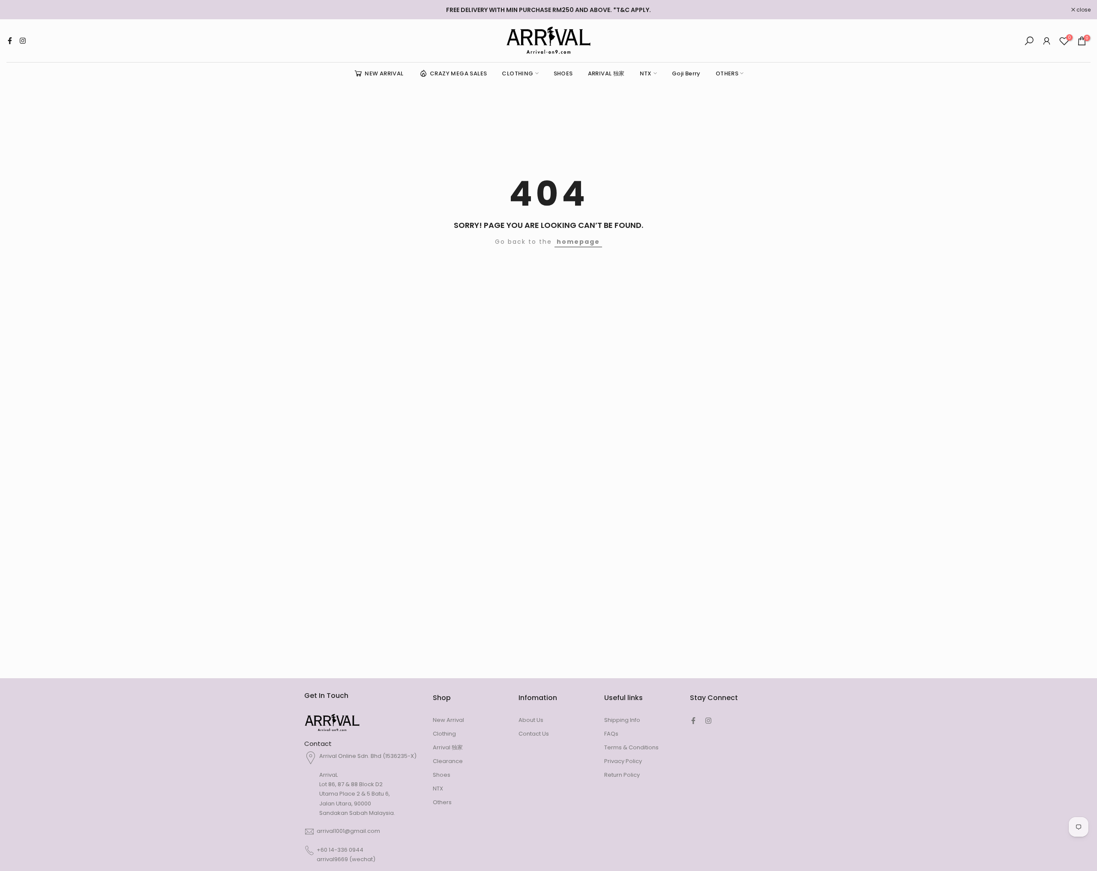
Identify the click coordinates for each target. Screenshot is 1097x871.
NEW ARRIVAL (384, 73)
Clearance (448, 761)
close (18, 9)
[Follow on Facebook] (9, 41)
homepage (578, 241)
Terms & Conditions (631, 747)
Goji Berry (686, 73)
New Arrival (448, 720)
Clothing (444, 734)
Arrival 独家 (448, 747)
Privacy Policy (623, 761)
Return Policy (622, 775)
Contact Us (534, 734)
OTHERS (727, 73)
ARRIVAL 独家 (606, 73)
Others (442, 802)
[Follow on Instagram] (23, 41)
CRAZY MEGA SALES (458, 73)
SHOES (563, 73)
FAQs (611, 734)
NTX (646, 73)
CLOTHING (517, 73)
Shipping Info (622, 720)
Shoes (441, 775)
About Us (531, 720)
